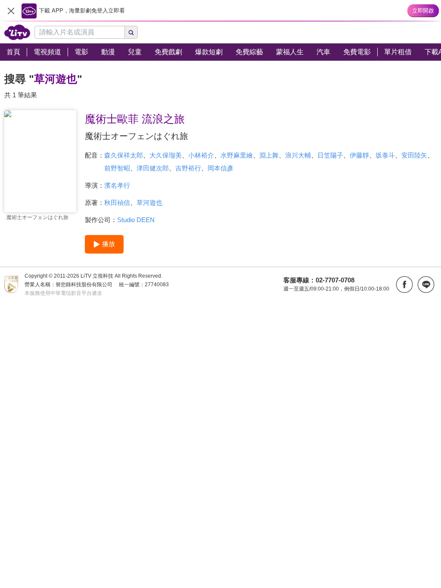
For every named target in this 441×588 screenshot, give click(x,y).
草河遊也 (149, 202)
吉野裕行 (188, 168)
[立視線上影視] (17, 32)
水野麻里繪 (236, 155)
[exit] (11, 11)
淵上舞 (269, 155)
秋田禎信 (117, 202)
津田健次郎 (153, 168)
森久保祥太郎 (123, 155)
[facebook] (404, 284)
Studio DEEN (136, 219)
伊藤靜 (359, 155)
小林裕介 (201, 155)
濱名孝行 (117, 185)
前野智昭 (117, 168)
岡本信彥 (220, 168)
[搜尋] (131, 32)
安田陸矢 (414, 155)
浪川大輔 (298, 155)
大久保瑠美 (165, 155)
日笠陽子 (330, 155)
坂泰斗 (385, 155)
